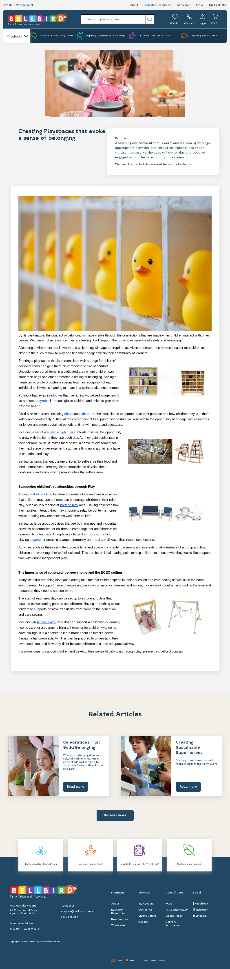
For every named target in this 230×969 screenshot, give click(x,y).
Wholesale (183, 5)
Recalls (143, 922)
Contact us (68, 905)
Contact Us (145, 910)
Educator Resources (157, 5)
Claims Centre (147, 916)
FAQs (199, 5)
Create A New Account (18, 5)
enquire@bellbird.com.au (78, 911)
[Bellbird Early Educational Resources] (37, 19)
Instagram (201, 910)
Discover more (115, 815)
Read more (75, 787)
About (134, 5)
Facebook (201, 903)
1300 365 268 (217, 5)
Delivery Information (173, 924)
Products (14, 36)
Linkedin (201, 916)
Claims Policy (174, 916)
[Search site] (150, 19)
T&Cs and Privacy (177, 910)
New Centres (119, 919)
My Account (146, 903)
